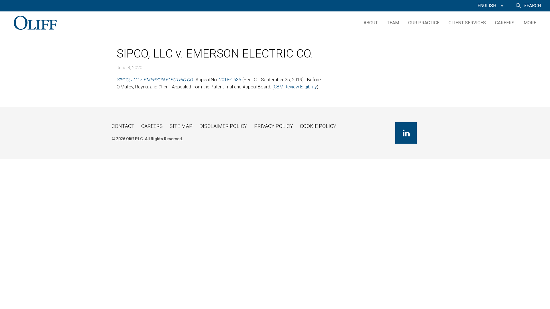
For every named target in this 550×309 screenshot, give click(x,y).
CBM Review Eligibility (295, 87)
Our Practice (423, 22)
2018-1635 (230, 79)
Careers (504, 22)
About (371, 22)
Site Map (181, 126)
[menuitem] (489, 5)
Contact (123, 126)
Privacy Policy (273, 126)
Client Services (467, 22)
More (530, 22)
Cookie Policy (318, 126)
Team (393, 22)
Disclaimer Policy (223, 126)
